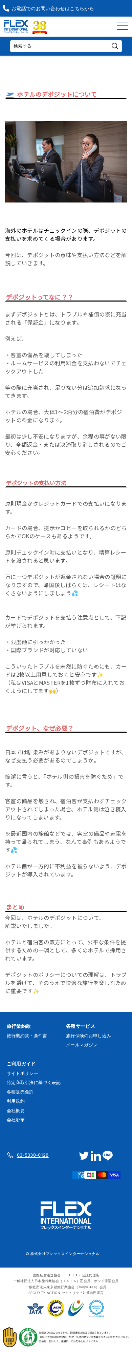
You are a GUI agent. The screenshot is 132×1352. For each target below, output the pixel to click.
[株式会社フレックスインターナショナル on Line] (107, 1156)
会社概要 (16, 1110)
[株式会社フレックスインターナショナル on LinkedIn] (96, 1156)
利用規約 (16, 1101)
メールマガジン (81, 1044)
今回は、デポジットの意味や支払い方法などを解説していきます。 (66, 246)
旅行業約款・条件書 (27, 1035)
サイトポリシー (22, 1073)
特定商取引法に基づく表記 (34, 1082)
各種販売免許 (20, 1092)
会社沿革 (16, 1119)
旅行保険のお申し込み (88, 1035)
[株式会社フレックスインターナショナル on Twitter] (84, 1156)
